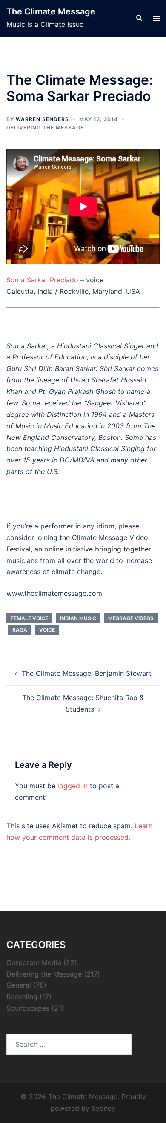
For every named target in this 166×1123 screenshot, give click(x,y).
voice (47, 629)
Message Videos (131, 618)
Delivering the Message (45, 127)
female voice (29, 618)
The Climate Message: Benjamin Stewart (87, 673)
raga (19, 629)
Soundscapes (27, 1008)
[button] (138, 18)
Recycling (21, 996)
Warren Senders (42, 119)
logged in (72, 785)
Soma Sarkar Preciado (42, 280)
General (18, 985)
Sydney (103, 1108)
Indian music (78, 618)
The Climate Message (50, 11)
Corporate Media (33, 962)
